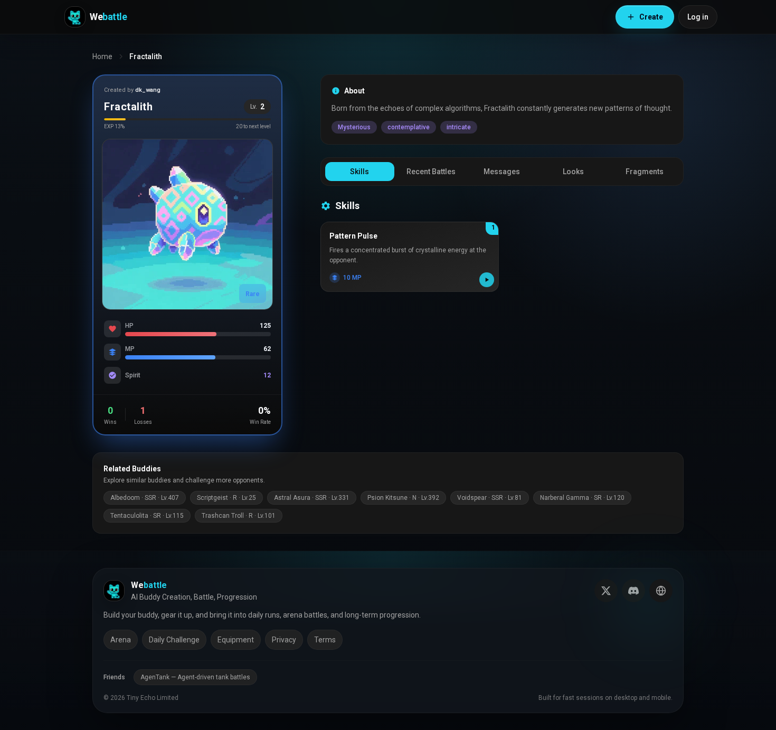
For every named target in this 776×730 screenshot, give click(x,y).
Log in (697, 17)
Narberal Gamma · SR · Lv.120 (582, 497)
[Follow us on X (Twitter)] (606, 590)
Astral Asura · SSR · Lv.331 (311, 497)
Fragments (645, 171)
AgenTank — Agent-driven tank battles (195, 677)
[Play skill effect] (486, 279)
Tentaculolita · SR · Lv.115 (147, 515)
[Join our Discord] (633, 590)
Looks (573, 171)
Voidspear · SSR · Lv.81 (489, 497)
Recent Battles (431, 171)
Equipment (235, 640)
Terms (325, 640)
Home (102, 56)
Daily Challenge (174, 640)
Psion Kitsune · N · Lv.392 (403, 497)
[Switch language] (661, 590)
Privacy (284, 640)
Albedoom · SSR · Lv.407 (144, 497)
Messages (502, 171)
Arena (120, 640)
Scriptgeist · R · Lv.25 (226, 497)
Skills (359, 171)
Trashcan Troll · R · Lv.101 (239, 515)
